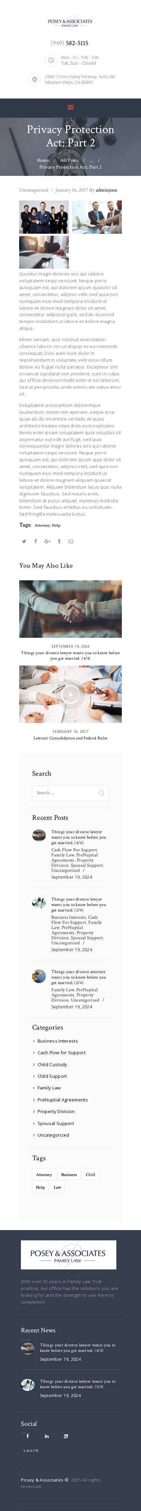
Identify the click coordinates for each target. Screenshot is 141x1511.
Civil (90, 1175)
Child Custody (52, 1064)
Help (56, 525)
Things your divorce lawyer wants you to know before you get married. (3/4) (78, 905)
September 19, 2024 (70, 646)
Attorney (42, 525)
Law (57, 1187)
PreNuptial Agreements (74, 857)
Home (43, 160)
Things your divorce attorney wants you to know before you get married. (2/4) (78, 977)
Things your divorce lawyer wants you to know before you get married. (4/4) (70, 655)
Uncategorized (33, 190)
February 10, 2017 (70, 731)
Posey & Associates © (45, 1480)
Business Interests (68, 917)
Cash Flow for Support (74, 850)
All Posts (69, 160)
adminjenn (103, 190)
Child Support (52, 1076)
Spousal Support (87, 865)
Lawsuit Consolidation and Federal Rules (71, 738)
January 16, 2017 (71, 190)
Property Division (56, 1111)
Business (69, 1175)
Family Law (62, 855)
